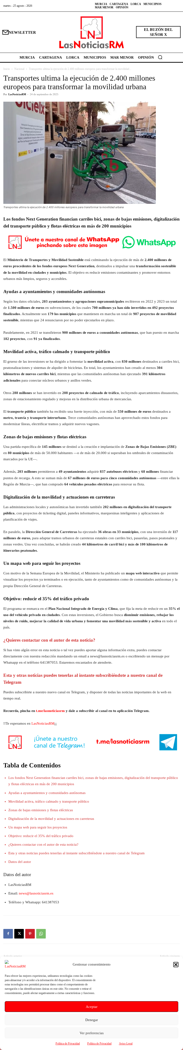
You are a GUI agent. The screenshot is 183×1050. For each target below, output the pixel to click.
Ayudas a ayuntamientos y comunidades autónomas (47, 793)
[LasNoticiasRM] (91, 32)
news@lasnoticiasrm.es (36, 893)
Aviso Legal (125, 1043)
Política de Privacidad (68, 1043)
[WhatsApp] (41, 934)
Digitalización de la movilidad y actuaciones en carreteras (51, 819)
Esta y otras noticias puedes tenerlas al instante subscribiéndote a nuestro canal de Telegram (76, 853)
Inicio (6, 69)
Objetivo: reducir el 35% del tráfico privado (40, 836)
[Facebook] (8, 934)
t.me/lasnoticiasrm (50, 711)
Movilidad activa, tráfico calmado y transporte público (48, 801)
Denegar (91, 1020)
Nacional (19, 69)
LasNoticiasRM (17, 94)
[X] (19, 934)
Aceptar (91, 1007)
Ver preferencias (92, 1033)
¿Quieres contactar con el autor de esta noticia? (43, 844)
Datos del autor (19, 862)
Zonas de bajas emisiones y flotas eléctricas (40, 810)
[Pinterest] (30, 934)
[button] (175, 964)
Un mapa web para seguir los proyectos (37, 827)
